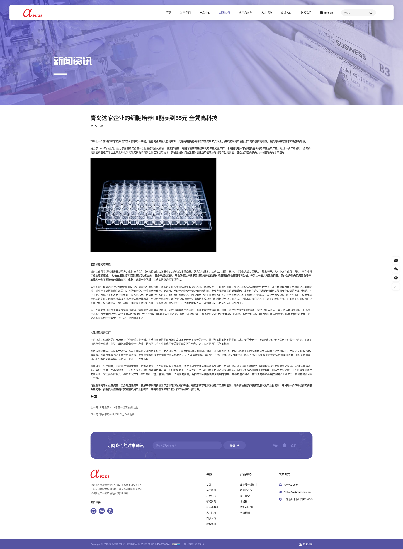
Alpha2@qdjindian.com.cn (297, 491)
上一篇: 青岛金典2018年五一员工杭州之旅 (114, 407)
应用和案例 (245, 12)
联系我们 (306, 12)
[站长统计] (176, 544)
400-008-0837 (291, 484)
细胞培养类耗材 (248, 484)
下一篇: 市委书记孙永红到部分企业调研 (113, 414)
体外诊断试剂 (247, 507)
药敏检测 (245, 512)
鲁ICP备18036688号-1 (159, 544)
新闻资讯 (224, 12)
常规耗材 (245, 501)
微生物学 (245, 495)
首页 (168, 12)
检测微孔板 (246, 490)
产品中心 (205, 12)
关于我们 (185, 12)
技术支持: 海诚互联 (194, 544)
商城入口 (286, 12)
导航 (209, 474)
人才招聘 (266, 12)
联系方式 (284, 474)
